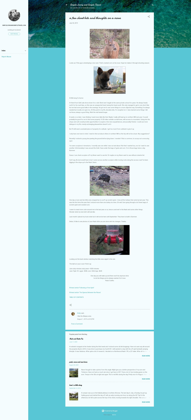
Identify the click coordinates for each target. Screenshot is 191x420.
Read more (146, 356)
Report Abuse (6, 57)
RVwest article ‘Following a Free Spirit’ (81, 288)
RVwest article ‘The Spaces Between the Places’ (85, 292)
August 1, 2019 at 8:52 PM (85, 319)
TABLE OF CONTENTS (76, 297)
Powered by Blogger (111, 411)
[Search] (153, 5)
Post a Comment (77, 324)
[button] (149, 16)
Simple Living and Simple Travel (85, 4)
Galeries (114, 414)
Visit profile (14, 34)
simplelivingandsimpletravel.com (14, 25)
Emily (79, 313)
